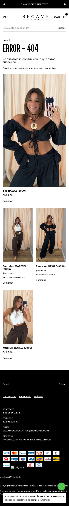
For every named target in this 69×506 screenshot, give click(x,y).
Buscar (61, 27)
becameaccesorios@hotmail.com (26, 430)
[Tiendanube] (11, 477)
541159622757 (12, 412)
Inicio (5, 40)
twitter (38, 396)
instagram (9, 396)
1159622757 (11, 421)
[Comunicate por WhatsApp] (61, 486)
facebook (25, 396)
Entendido (45, 500)
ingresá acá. (58, 491)
